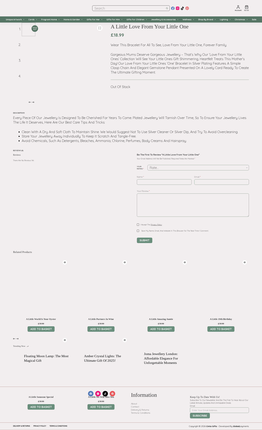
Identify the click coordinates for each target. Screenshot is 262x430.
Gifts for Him (113, 19)
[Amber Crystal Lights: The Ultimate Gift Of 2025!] (77, 358)
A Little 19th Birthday (221, 319)
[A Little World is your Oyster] (41, 286)
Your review (143, 191)
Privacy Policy (156, 225)
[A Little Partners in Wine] (101, 286)
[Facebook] (173, 8)
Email (197, 177)
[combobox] (128, 8)
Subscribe (200, 415)
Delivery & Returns (140, 409)
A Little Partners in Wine (101, 319)
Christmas (240, 19)
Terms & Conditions (140, 412)
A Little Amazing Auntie (161, 319)
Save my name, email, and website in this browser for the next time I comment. (175, 231)
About (134, 403)
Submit (145, 240)
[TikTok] (182, 8)
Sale (254, 19)
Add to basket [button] (41, 329)
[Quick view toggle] (65, 262)
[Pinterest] (187, 8)
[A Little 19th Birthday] (221, 286)
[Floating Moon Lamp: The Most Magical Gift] (17, 358)
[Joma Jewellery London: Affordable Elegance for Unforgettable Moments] (137, 358)
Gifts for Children (135, 19)
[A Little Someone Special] (41, 364)
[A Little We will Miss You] (101, 364)
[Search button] (167, 8)
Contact (135, 406)
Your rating (140, 167)
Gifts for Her (93, 19)
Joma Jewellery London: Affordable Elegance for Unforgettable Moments (161, 358)
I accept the (151, 225)
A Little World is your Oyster (41, 319)
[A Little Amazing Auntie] (161, 286)
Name (140, 177)
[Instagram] (177, 8)
